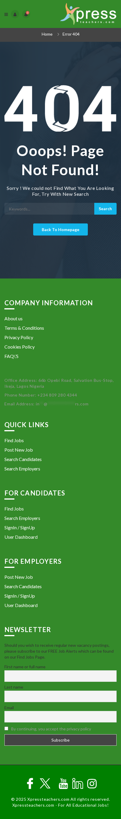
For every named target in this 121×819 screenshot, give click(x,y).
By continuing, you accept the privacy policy (51, 728)
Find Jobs (14, 440)
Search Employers (22, 468)
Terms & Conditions (24, 328)
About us (13, 318)
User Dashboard (21, 537)
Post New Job (18, 449)
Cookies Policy (19, 346)
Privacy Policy (18, 337)
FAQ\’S (11, 356)
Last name (13, 686)
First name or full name (25, 666)
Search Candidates (23, 459)
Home (47, 34)
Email (9, 707)
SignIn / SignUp (19, 527)
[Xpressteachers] (88, 14)
